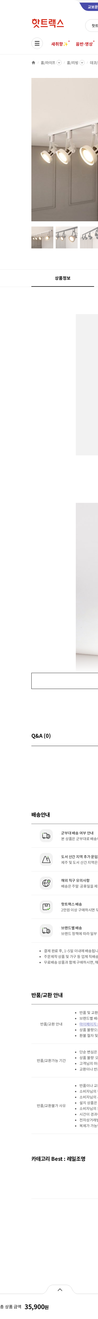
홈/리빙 (72, 62)
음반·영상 (84, 44)
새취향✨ (59, 44)
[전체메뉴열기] (37, 43)
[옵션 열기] (60, 1289)
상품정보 (62, 278)
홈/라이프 (48, 62)
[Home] (33, 62)
